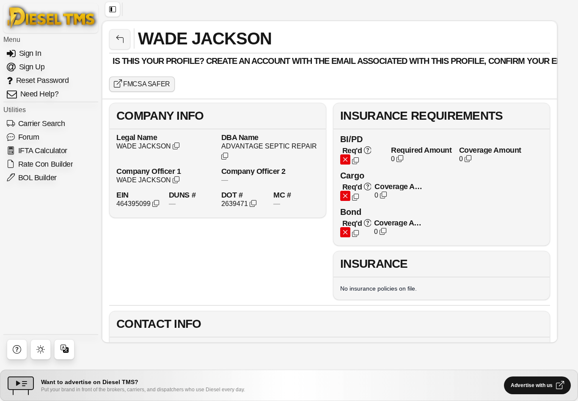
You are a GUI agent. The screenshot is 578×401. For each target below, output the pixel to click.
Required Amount (421, 150)
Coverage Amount (490, 150)
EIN (122, 195)
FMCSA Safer (146, 84)
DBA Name (240, 137)
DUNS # (182, 195)
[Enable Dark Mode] (40, 349)
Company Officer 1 (148, 171)
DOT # (232, 195)
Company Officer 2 (253, 171)
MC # (282, 195)
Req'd (352, 150)
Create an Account (248, 61)
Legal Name (136, 137)
